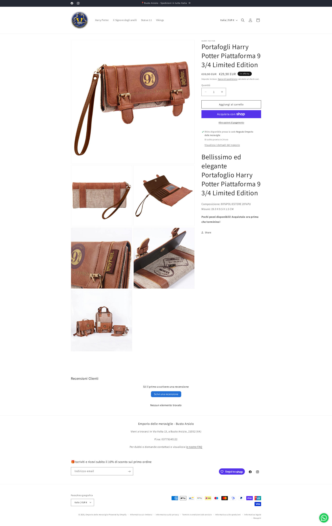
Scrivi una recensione (166, 394)
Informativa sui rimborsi (141, 514)
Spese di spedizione (227, 79)
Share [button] (208, 232)
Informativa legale (252, 514)
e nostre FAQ (194, 447)
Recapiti (257, 518)
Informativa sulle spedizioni (228, 514)
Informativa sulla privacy (167, 514)
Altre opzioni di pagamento (231, 122)
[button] (243, 20)
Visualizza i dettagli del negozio (222, 144)
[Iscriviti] (129, 471)
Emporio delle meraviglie (97, 514)
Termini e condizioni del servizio (197, 514)
